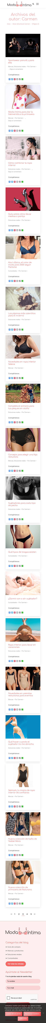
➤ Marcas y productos (14, 951)
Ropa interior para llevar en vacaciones (22, 646)
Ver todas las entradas (16, 964)
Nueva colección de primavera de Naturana (20, 888)
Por (31, 66)
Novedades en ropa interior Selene (22, 363)
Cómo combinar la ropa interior (20, 164)
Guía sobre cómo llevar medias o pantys (19, 215)
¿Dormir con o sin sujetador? (22, 599)
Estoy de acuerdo (14, 1014)
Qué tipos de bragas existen (22, 552)
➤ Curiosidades (12, 958)
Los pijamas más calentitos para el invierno (21, 314)
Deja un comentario (16, 69)
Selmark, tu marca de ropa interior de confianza (21, 791)
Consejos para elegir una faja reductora (22, 456)
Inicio (8, 24)
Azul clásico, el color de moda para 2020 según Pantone (20, 264)
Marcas (10, 66)
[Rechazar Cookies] (43, 1013)
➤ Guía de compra (13, 947)
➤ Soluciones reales (14, 954)
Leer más (23, 1019)
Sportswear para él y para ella (21, 61)
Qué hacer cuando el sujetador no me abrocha (21, 743)
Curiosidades (12, 271)
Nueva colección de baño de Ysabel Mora (22, 840)
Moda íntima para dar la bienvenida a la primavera (21, 113)
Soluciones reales (20, 66)
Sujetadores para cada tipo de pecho (22, 504)
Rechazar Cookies (32, 1014)
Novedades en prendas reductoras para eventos (20, 694)
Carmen (29, 19)
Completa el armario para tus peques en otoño (21, 407)
